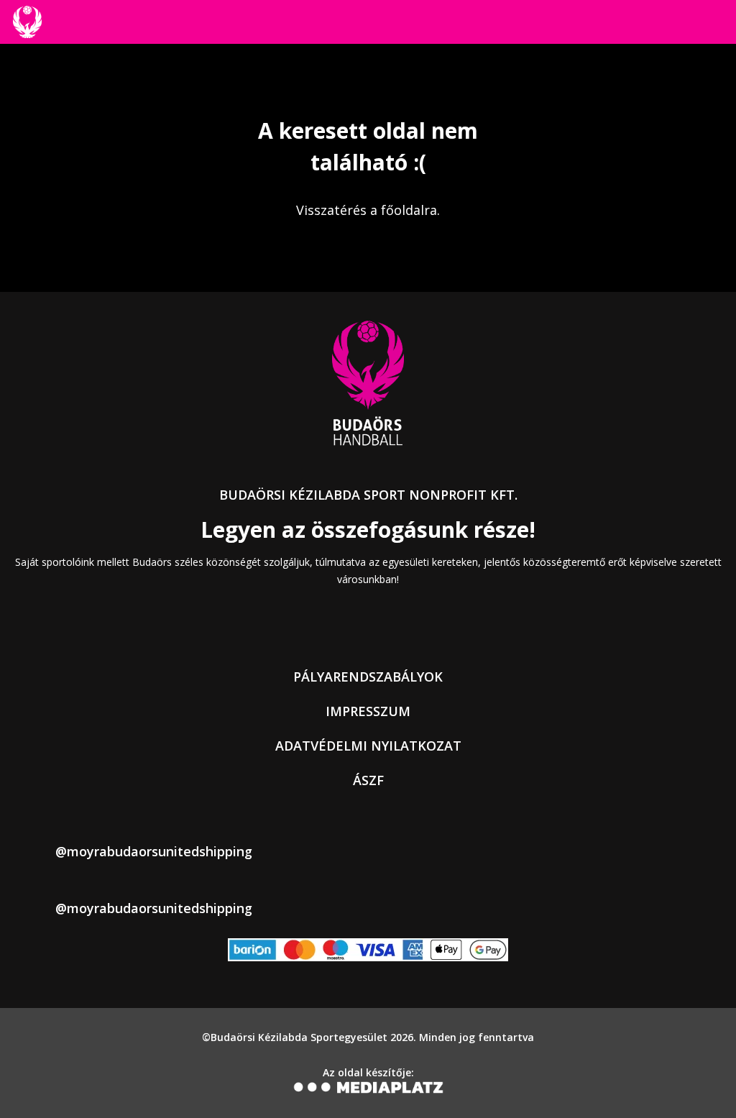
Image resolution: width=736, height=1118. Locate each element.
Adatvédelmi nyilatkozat (368, 745)
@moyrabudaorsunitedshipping (153, 851)
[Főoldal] (27, 22)
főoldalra (409, 210)
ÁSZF (368, 780)
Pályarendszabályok (368, 676)
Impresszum (368, 711)
